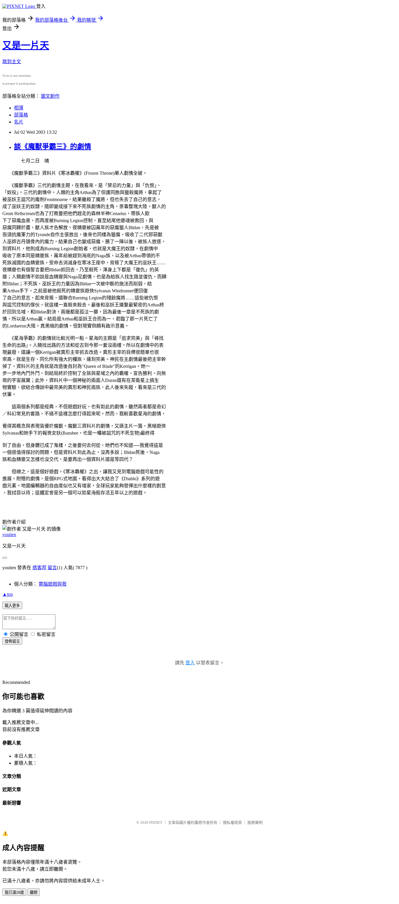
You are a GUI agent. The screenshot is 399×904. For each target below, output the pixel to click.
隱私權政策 (232, 822)
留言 (52, 567)
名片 (18, 121)
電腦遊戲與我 (53, 583)
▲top (7, 594)
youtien (9, 534)
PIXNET (155, 822)
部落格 (21, 114)
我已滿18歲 (14, 892)
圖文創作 (50, 96)
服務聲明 (255, 822)
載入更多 (12, 605)
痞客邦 (39, 567)
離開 (33, 892)
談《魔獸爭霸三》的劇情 (52, 146)
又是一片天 (25, 45)
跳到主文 (11, 61)
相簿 (18, 107)
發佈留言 (12, 641)
